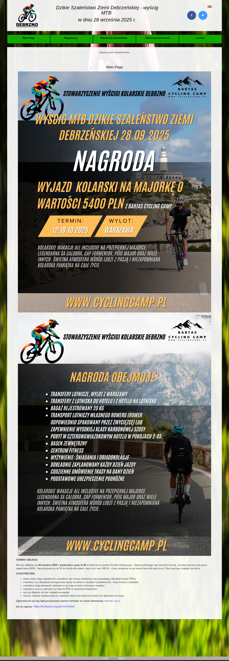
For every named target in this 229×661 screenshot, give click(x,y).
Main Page (29, 38)
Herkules (113, 658)
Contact (200, 38)
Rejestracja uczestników (113, 38)
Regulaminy (70, 38)
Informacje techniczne (157, 38)
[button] (201, 6)
